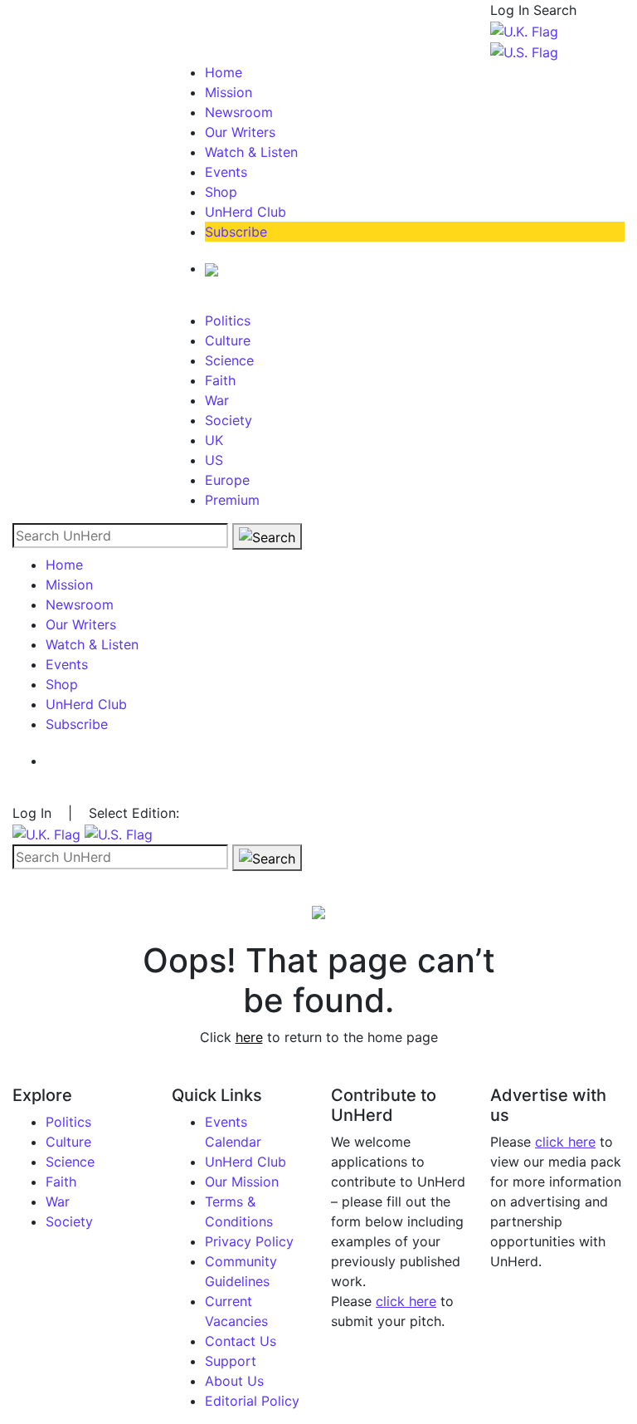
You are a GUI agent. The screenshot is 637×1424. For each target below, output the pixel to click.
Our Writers (240, 132)
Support (230, 1361)
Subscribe (236, 231)
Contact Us (240, 1341)
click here (406, 1301)
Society (228, 420)
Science (229, 360)
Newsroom (239, 112)
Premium (232, 500)
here (249, 1037)
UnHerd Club (245, 211)
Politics (227, 320)
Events (226, 172)
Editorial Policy (252, 1400)
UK (214, 440)
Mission (228, 92)
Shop (221, 192)
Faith (220, 380)
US (214, 460)
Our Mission (242, 1181)
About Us (234, 1381)
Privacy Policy (249, 1241)
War (217, 400)
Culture (227, 340)
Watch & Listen (251, 152)
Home (223, 72)
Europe (227, 480)
